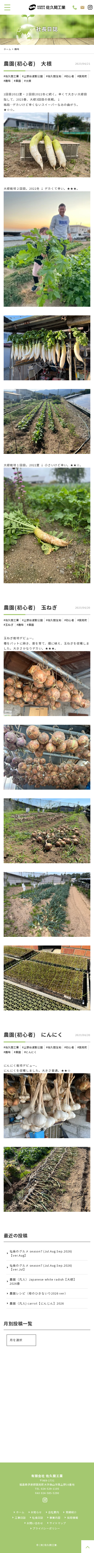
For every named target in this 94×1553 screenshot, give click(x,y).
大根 (28, 81)
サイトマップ (58, 1523)
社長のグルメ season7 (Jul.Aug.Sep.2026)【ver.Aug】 (41, 1253)
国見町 (83, 76)
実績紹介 (71, 1512)
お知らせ (36, 1512)
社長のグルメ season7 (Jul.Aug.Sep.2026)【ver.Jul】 (41, 1267)
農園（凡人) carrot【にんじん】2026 (37, 1303)
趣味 (8, 81)
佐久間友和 (54, 76)
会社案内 (53, 1512)
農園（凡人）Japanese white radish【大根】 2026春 (43, 1281)
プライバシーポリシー (46, 1528)
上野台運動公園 (33, 76)
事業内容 (55, 1517)
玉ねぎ (9, 624)
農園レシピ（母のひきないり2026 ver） (39, 1293)
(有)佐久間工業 (48, 1545)
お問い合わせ (35, 1523)
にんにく (31, 1052)
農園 (18, 81)
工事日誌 (20, 1517)
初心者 (70, 76)
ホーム (7, 49)
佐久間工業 (12, 76)
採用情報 (72, 1517)
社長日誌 (37, 1517)
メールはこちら (50, 1402)
